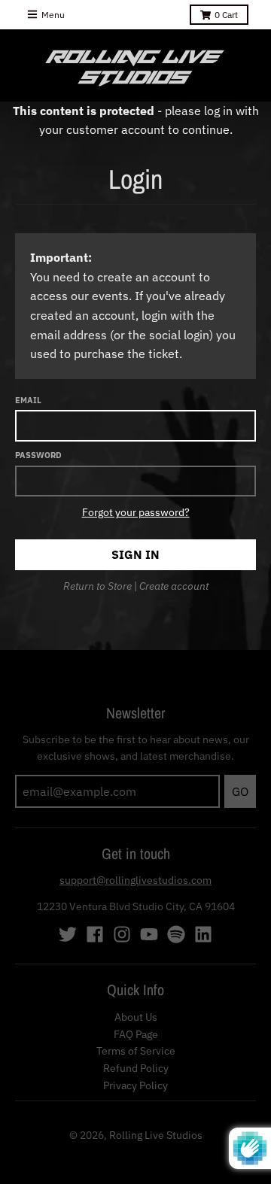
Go (240, 791)
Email (28, 400)
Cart (226, 14)
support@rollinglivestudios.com (135, 880)
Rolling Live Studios (155, 1135)
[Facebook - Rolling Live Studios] (95, 934)
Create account (174, 586)
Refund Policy (136, 1068)
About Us (135, 1017)
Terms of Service (135, 1051)
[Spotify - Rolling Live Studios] (176, 934)
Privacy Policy (135, 1085)
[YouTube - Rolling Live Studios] (149, 934)
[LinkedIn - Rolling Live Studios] (203, 934)
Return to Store (97, 586)
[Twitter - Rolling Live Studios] (68, 934)
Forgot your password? (136, 512)
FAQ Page (136, 1034)
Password (38, 455)
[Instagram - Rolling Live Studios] (122, 934)
